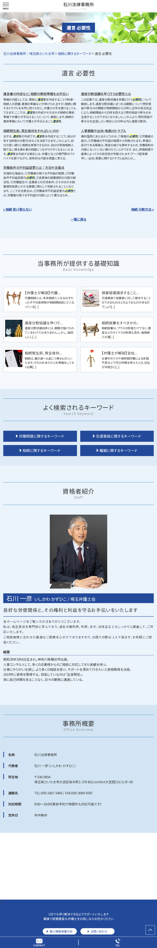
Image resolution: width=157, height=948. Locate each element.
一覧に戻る (78, 219)
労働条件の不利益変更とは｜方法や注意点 (33, 167)
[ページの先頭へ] (150, 929)
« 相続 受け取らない (17, 209)
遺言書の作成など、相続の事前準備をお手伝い (36, 93)
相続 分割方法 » (142, 209)
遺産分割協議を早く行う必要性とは (106, 93)
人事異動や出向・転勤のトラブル (103, 130)
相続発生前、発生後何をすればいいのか (31, 130)
